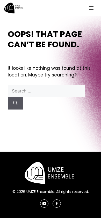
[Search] (15, 103)
